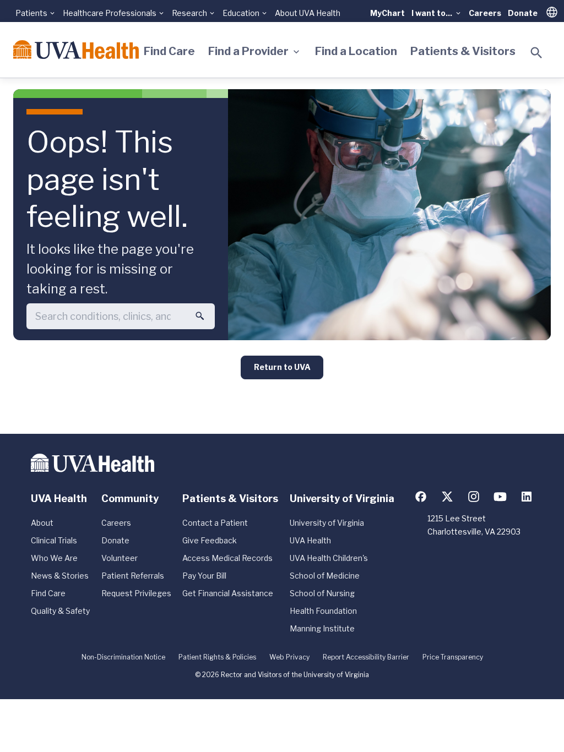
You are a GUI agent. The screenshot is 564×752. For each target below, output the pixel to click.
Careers (485, 13)
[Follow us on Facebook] (420, 496)
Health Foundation (323, 610)
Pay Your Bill (204, 575)
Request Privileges (136, 593)
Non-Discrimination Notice (123, 657)
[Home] (76, 49)
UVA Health (310, 540)
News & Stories (60, 575)
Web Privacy (289, 657)
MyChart (387, 13)
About (42, 522)
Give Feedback (209, 540)
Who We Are (54, 558)
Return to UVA (282, 367)
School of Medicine (325, 575)
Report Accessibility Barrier (366, 657)
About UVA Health (307, 13)
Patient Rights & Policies (217, 657)
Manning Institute (322, 628)
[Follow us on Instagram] (473, 496)
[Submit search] (200, 316)
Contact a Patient (215, 522)
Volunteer (119, 558)
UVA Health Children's (329, 558)
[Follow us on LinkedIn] (526, 496)
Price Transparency (452, 657)
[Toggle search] (536, 53)
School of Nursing (322, 593)
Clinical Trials (54, 540)
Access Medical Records (227, 558)
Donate (523, 13)
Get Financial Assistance (227, 593)
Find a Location (356, 51)
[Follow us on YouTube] (500, 496)
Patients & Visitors (463, 51)
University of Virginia (327, 522)
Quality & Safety (60, 610)
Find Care (169, 51)
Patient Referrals (132, 575)
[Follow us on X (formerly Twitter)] (447, 496)
